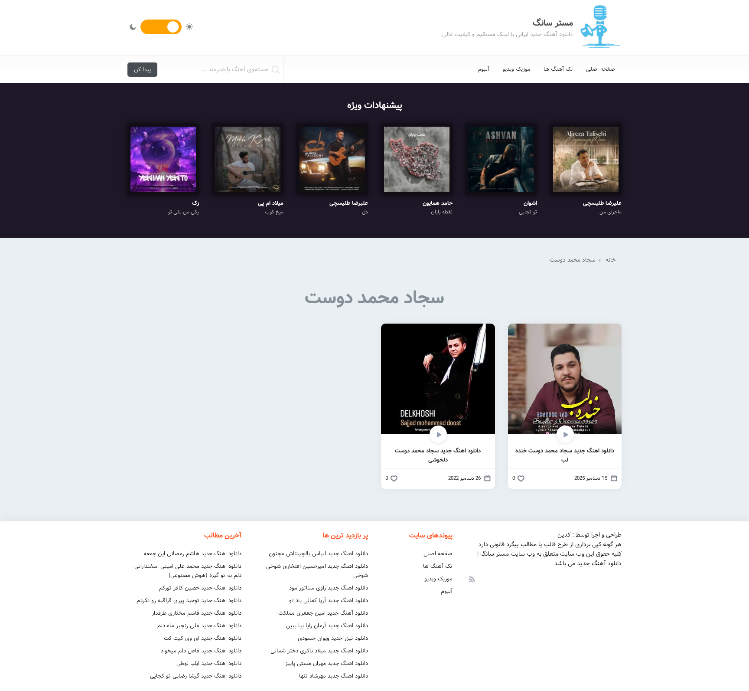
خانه (611, 260)
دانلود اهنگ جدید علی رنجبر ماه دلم (199, 625)
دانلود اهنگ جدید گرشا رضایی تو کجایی (195, 676)
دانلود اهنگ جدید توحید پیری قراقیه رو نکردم (189, 600)
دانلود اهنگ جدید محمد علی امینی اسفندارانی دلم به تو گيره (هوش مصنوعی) (187, 571)
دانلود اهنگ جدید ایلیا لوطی (208, 663)
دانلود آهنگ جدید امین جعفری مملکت (323, 613)
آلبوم (483, 69)
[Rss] (472, 579)
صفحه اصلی (600, 69)
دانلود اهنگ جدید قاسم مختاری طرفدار (196, 613)
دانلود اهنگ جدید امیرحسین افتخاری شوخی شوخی (317, 571)
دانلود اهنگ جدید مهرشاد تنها (333, 676)
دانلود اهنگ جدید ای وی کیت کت (202, 638)
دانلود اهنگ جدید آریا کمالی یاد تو (328, 600)
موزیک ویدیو (516, 69)
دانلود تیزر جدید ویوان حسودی (333, 638)
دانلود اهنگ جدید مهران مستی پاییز (326, 663)
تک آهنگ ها (558, 69)
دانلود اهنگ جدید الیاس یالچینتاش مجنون (318, 553)
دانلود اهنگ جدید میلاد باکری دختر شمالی (319, 650)
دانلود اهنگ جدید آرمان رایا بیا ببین (327, 625)
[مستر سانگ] (600, 27)
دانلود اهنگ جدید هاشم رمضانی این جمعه (192, 553)
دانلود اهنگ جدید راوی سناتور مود (328, 588)
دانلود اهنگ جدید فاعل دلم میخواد (201, 650)
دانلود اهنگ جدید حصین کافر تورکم (200, 588)
